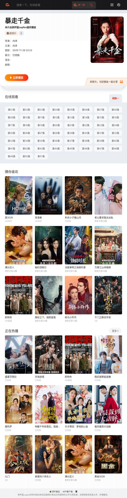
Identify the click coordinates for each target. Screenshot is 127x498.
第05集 (71, 109)
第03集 (41, 109)
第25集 (11, 133)
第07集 (100, 109)
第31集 (100, 133)
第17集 (11, 125)
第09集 (11, 117)
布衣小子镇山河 (73, 217)
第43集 (41, 148)
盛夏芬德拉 (11, 376)
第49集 (11, 156)
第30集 (86, 133)
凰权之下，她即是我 (45, 317)
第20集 (56, 125)
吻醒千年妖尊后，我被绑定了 (48, 426)
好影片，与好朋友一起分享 (104, 81)
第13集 (71, 117)
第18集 (26, 125)
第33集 (11, 140)
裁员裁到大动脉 (103, 426)
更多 (114, 330)
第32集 (115, 133)
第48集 (115, 148)
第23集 (100, 125)
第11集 (41, 117)
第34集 (26, 140)
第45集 (71, 148)
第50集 (26, 156)
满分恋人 (9, 267)
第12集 (56, 117)
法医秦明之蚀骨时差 (75, 267)
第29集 (71, 133)
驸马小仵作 (70, 317)
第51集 (41, 156)
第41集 (11, 148)
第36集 (56, 140)
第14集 (85, 117)
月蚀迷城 (39, 376)
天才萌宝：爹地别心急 (76, 426)
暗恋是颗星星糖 (103, 376)
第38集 (86, 140)
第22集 (85, 125)
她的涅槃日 (40, 267)
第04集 (56, 109)
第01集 (11, 109)
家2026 (9, 217)
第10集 (26, 117)
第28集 (56, 133)
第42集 (26, 148)
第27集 (41, 133)
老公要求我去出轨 (104, 217)
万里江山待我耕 (103, 267)
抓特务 (8, 317)
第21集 (70, 125)
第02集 (26, 109)
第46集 (86, 148)
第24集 (115, 125)
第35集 (41, 140)
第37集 (71, 140)
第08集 (115, 109)
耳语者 (38, 217)
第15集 (100, 117)
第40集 (115, 140)
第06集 (86, 109)
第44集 (56, 148)
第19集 (41, 125)
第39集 (100, 140)
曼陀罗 (8, 426)
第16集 (115, 117)
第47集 (100, 148)
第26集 (26, 133)
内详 (15, 40)
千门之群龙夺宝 (103, 317)
